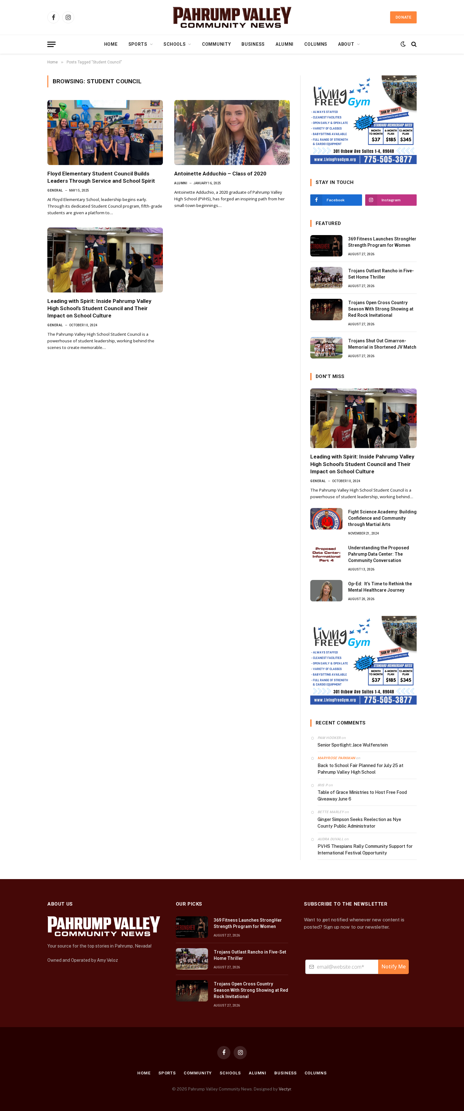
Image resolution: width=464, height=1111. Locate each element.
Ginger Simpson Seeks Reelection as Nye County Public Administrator (359, 823)
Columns (315, 44)
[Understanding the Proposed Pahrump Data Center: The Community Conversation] (326, 554)
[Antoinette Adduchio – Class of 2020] (232, 132)
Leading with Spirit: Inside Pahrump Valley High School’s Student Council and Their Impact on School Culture (99, 308)
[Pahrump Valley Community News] (232, 17)
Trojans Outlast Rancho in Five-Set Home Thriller (381, 274)
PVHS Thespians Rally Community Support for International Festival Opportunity (365, 849)
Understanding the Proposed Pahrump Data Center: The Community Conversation (378, 554)
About (346, 44)
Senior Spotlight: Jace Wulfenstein (353, 745)
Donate (403, 17)
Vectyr (285, 1089)
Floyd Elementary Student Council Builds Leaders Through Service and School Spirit (101, 177)
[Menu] (51, 44)
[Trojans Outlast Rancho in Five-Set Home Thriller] (326, 277)
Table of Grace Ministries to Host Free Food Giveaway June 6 (362, 795)
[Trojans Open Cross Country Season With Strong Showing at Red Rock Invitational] (326, 309)
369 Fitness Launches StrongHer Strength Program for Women (382, 242)
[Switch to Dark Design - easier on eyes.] (403, 44)
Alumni (285, 44)
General (55, 190)
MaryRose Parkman (336, 758)
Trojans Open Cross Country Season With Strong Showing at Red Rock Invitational (380, 309)
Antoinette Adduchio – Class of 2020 (220, 173)
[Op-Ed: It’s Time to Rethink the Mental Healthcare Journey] (326, 590)
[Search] (413, 44)
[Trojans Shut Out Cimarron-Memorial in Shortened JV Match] (326, 347)
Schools (175, 44)
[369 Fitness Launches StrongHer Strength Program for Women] (326, 246)
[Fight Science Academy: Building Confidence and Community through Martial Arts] (326, 518)
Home (111, 44)
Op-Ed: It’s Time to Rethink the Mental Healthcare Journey (380, 587)
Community (216, 44)
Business (253, 44)
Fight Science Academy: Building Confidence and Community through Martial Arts (382, 518)
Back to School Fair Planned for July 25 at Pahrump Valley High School (360, 769)
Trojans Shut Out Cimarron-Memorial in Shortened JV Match (382, 344)
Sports (137, 44)
